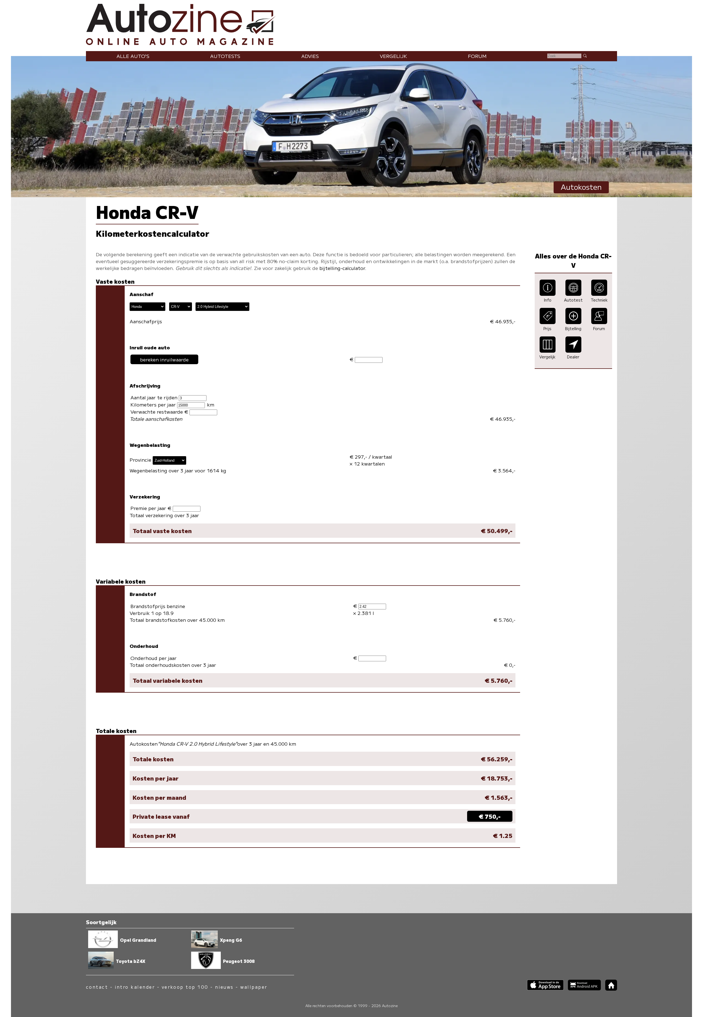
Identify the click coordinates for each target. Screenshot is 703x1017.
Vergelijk (393, 55)
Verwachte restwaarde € (159, 411)
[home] (609, 989)
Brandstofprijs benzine (157, 606)
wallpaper (253, 987)
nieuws (224, 987)
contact (97, 987)
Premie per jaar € (151, 508)
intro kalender (135, 987)
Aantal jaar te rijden (154, 397)
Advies (310, 55)
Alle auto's (132, 55)
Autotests (225, 55)
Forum (477, 55)
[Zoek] (585, 55)
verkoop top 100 (185, 987)
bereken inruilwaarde (164, 359)
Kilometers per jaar (153, 404)
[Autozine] (351, 23)
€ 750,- (490, 816)
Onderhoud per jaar (153, 657)
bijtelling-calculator (342, 267)
